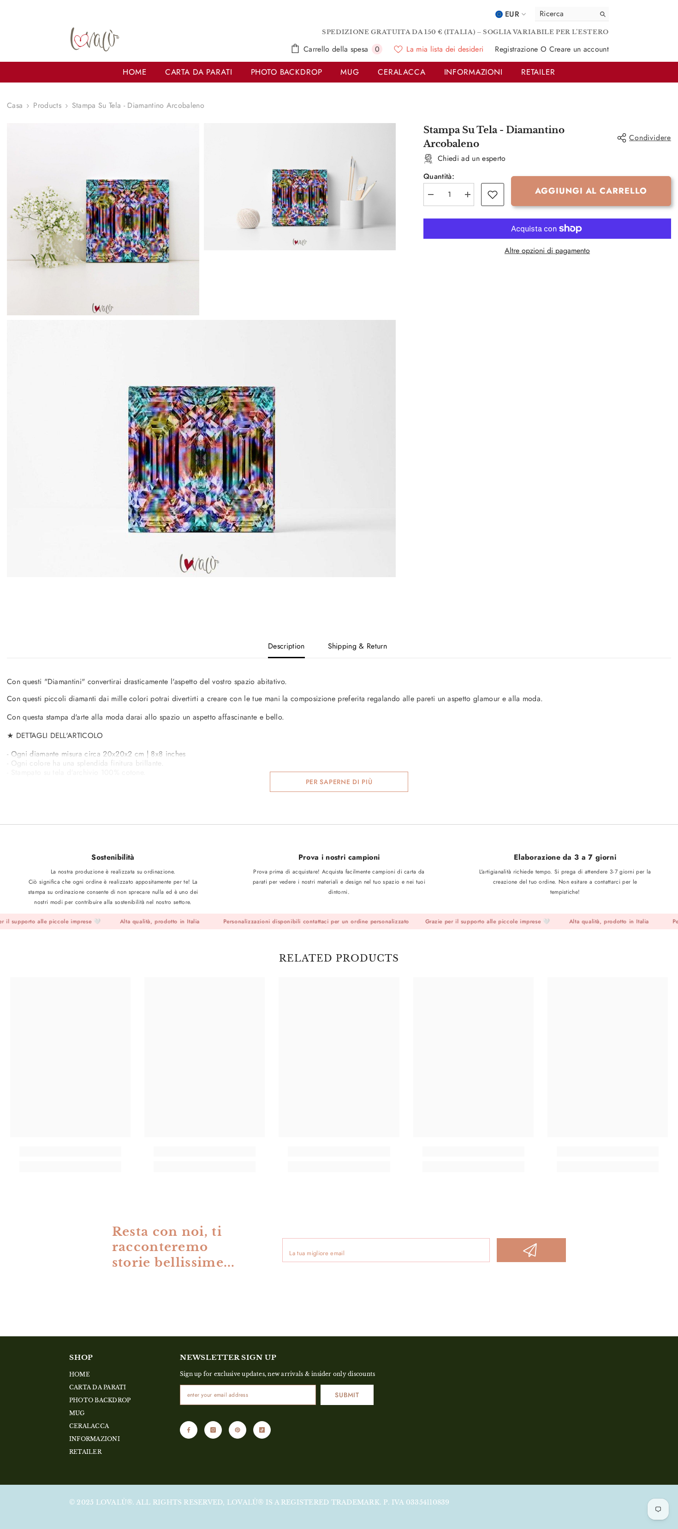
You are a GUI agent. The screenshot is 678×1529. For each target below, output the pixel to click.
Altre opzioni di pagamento (547, 250)
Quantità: (438, 176)
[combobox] (562, 14)
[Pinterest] (237, 1430)
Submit (347, 1394)
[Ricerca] (572, 14)
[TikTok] (262, 1430)
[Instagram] (213, 1430)
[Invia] (531, 1250)
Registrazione (517, 49)
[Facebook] (188, 1430)
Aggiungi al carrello (591, 191)
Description (286, 646)
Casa (15, 105)
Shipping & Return (357, 646)
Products (47, 105)
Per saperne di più (339, 781)
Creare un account (579, 49)
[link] (492, 194)
